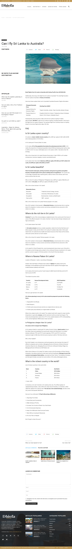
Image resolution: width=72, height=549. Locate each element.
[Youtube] (69, 1)
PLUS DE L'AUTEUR (43, 447)
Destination (36, 6)
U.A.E (24, 0)
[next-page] (49, 465)
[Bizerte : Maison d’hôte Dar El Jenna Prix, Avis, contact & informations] (28, 520)
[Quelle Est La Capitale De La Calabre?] (63, 455)
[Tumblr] (65, 1)
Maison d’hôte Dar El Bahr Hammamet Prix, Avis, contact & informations (40, 526)
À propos (28, 0)
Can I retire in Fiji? (66, 442)
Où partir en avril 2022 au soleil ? (11, 121)
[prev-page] (46, 465)
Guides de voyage (52, 6)
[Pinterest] (62, 1)
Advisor (44, 6)
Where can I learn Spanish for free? (33, 442)
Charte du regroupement (17, 0)
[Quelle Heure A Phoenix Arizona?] (48, 455)
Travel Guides (62, 6)
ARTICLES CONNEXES (31, 447)
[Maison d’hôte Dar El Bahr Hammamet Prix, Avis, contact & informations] (28, 527)
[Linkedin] (58, 1)
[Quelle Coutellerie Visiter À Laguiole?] (32, 455)
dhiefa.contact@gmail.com (15, 531)
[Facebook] (55, 1)
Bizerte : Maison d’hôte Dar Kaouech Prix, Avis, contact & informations (40, 534)
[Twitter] (67, 1)
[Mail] (60, 1)
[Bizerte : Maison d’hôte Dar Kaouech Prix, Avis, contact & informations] (28, 534)
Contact (32, 0)
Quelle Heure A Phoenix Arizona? (48, 461)
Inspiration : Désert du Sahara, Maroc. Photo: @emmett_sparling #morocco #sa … (11, 129)
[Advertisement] (36, 13)
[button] (68, 6)
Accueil (29, 6)
